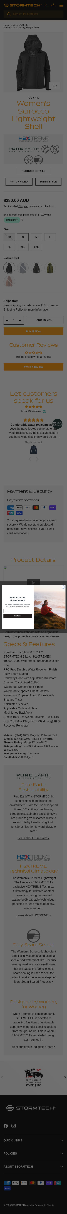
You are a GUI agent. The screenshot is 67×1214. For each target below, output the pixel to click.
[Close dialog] (63, 587)
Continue (17, 616)
